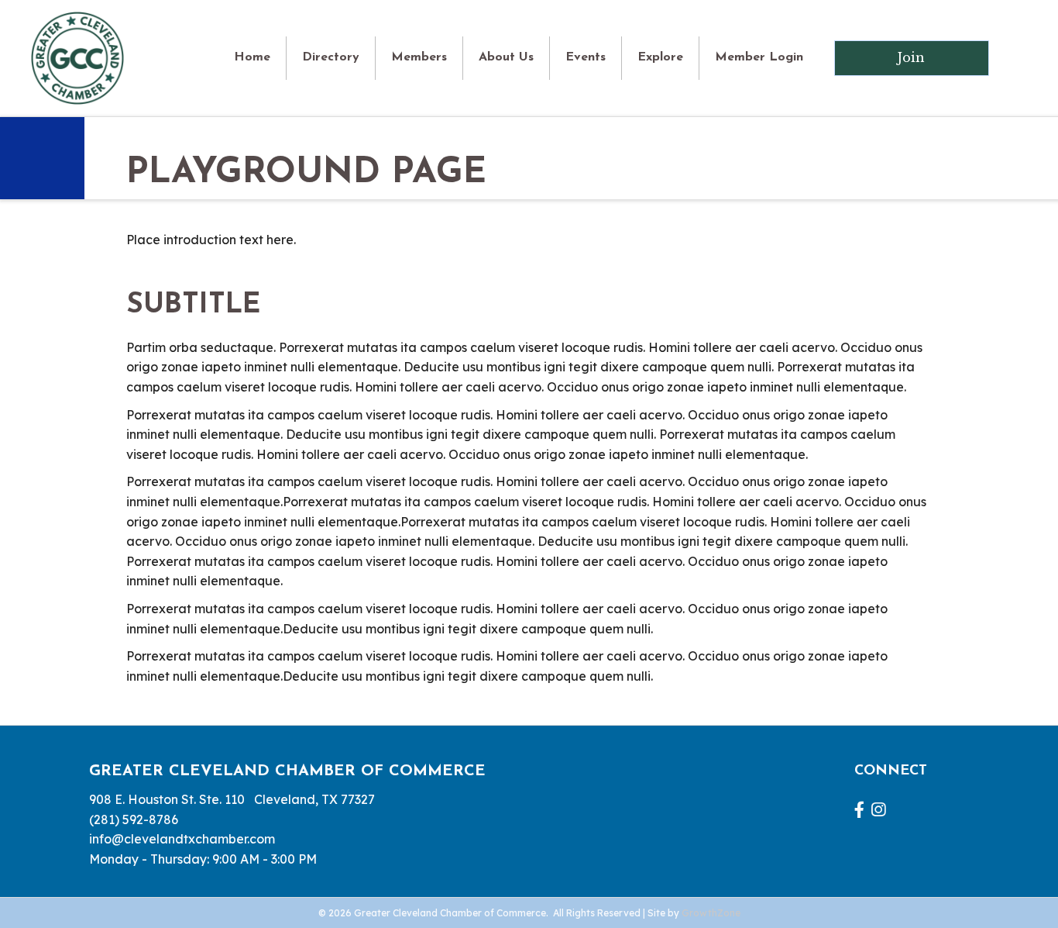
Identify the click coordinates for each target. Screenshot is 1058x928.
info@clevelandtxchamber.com (182, 839)
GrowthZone (711, 913)
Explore (660, 57)
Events (585, 57)
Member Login (759, 57)
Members (419, 57)
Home (252, 57)
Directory (330, 57)
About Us (506, 57)
